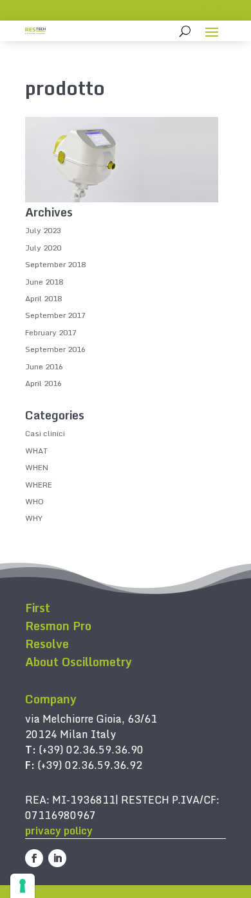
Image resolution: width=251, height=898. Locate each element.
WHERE (38, 485)
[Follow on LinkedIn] (57, 858)
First (37, 607)
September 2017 (55, 315)
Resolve (47, 643)
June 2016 (44, 366)
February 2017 (51, 332)
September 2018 (55, 264)
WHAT (36, 451)
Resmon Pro (58, 625)
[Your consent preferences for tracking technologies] (22, 886)
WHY (33, 518)
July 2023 (43, 230)
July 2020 (43, 248)
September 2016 (55, 349)
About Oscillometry (78, 661)
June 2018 (44, 282)
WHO (34, 501)
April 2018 (43, 298)
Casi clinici (45, 433)
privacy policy (59, 830)
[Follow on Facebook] (34, 858)
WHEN (36, 467)
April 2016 (43, 383)
